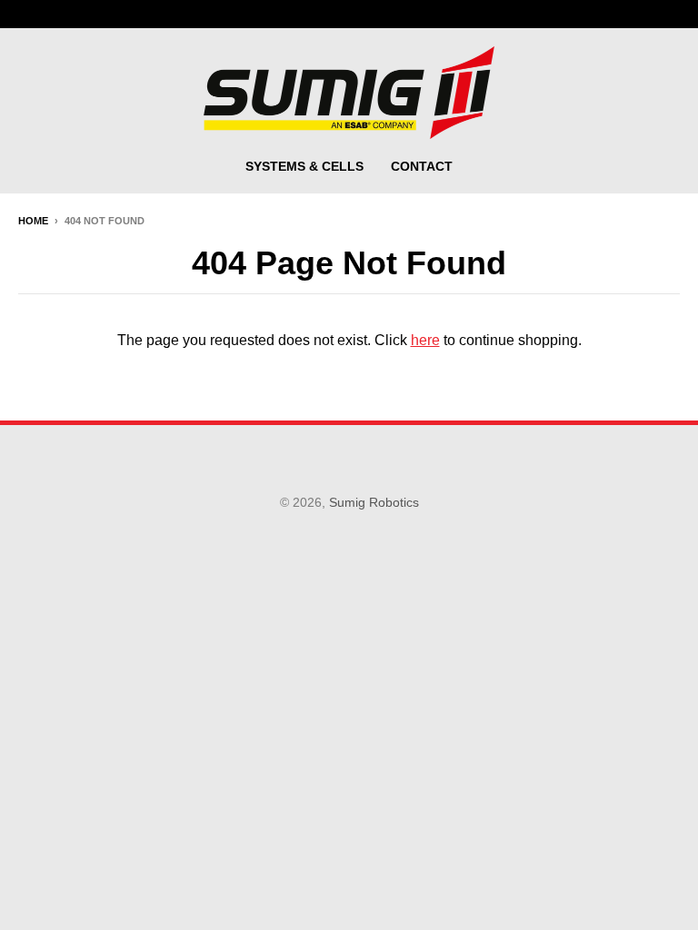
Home (33, 220)
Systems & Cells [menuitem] (304, 166)
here (425, 340)
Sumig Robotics (374, 502)
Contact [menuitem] (422, 166)
